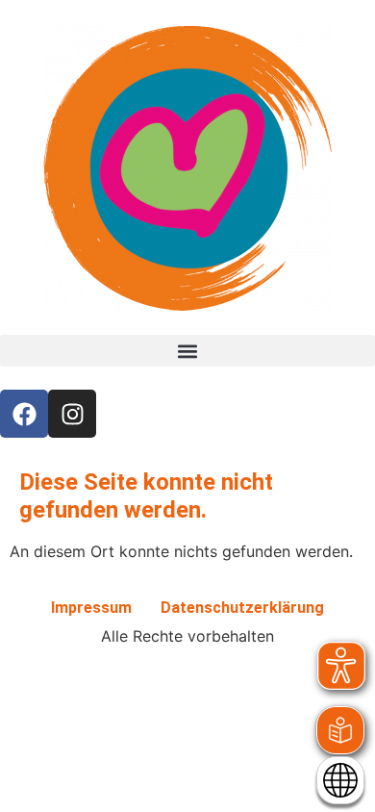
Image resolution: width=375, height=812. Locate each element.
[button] (187, 351)
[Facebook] (24, 414)
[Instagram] (72, 414)
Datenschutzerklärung (242, 607)
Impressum (91, 607)
